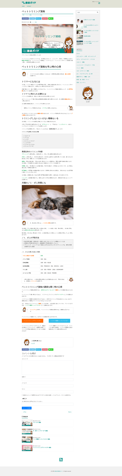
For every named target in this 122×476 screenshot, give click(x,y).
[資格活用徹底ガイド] (29, 2)
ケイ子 (33, 343)
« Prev (24, 412)
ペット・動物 (34, 22)
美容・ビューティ (81, 82)
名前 (23, 376)
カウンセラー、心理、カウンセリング (86, 56)
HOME (23, 6)
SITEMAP (29, 6)
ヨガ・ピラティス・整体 (83, 70)
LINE (51, 18)
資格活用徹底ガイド (59, 471)
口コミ (78, 53)
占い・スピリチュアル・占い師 (84, 73)
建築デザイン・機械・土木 (83, 76)
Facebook (26, 18)
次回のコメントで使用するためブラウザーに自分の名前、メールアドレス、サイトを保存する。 (47, 395)
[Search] (97, 12)
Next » (70, 412)
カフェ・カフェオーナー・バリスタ (86, 59)
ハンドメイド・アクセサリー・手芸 (86, 65)
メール (24, 383)
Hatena (39, 18)
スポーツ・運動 (81, 62)
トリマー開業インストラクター (59, 320)
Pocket (45, 18)
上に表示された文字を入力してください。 (32, 401)
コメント (25, 358)
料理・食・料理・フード (83, 79)
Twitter (32, 18)
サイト (23, 389)
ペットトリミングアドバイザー (32, 320)
